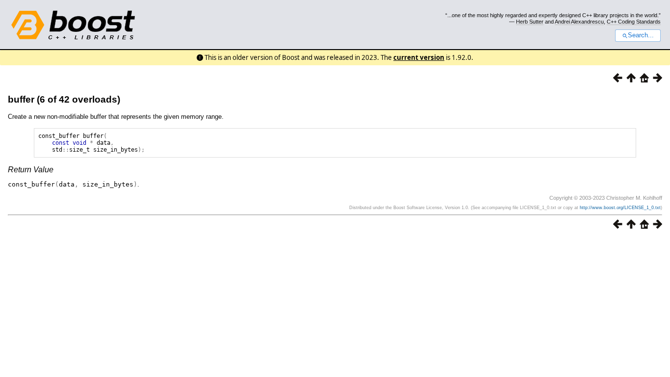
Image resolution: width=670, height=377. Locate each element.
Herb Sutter (529, 22)
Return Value (30, 169)
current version (418, 57)
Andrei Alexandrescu (579, 22)
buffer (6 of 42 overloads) (64, 99)
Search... (641, 35)
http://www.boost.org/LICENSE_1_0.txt (620, 207)
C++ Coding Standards (634, 22)
